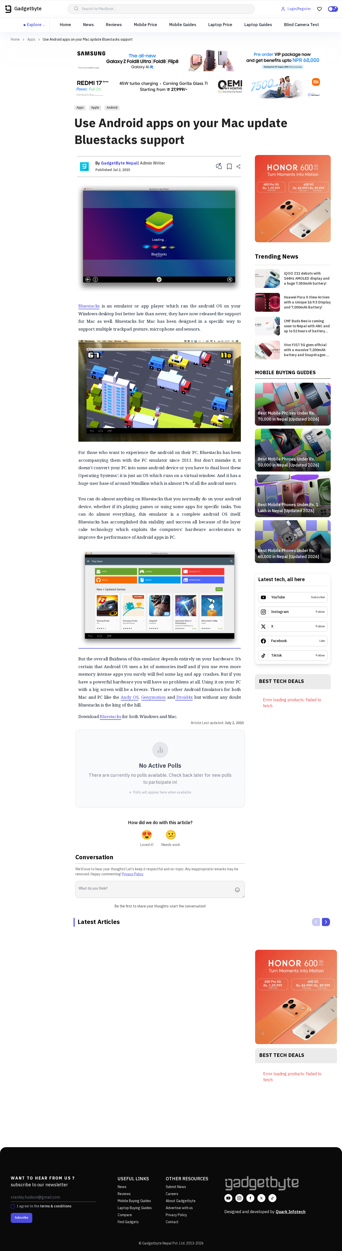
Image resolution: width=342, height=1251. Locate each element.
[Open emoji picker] (239, 890)
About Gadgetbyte (181, 1201)
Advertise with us (179, 1208)
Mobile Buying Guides (134, 1201)
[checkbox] (13, 1206)
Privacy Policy (132, 874)
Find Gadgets (128, 1222)
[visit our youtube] (228, 1198)
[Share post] (238, 166)
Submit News (176, 1187)
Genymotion (153, 697)
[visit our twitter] (261, 1198)
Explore (34, 25)
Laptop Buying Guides (135, 1208)
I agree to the (44, 1206)
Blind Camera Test (301, 25)
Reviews (114, 25)
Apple (95, 107)
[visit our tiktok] (272, 1198)
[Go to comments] (219, 167)
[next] (326, 922)
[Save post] (229, 166)
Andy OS (129, 697)
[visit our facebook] (250, 1198)
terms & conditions (55, 1206)
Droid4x (184, 697)
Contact (172, 1222)
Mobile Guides (182, 25)
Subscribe (21, 1217)
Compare (125, 1215)
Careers (172, 1194)
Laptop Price (220, 25)
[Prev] (316, 922)
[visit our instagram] (239, 1198)
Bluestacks (89, 306)
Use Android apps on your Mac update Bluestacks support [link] (88, 39)
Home (65, 25)
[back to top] (327, 1238)
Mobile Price (145, 25)
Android (112, 107)
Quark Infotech (290, 1212)
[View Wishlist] (319, 9)
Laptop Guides (258, 25)
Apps (31, 39)
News (88, 25)
